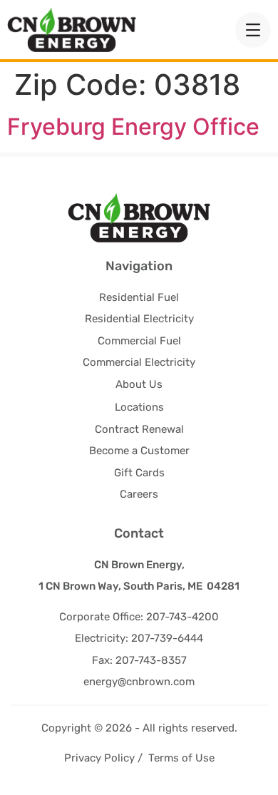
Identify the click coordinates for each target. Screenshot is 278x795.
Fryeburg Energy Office (133, 126)
